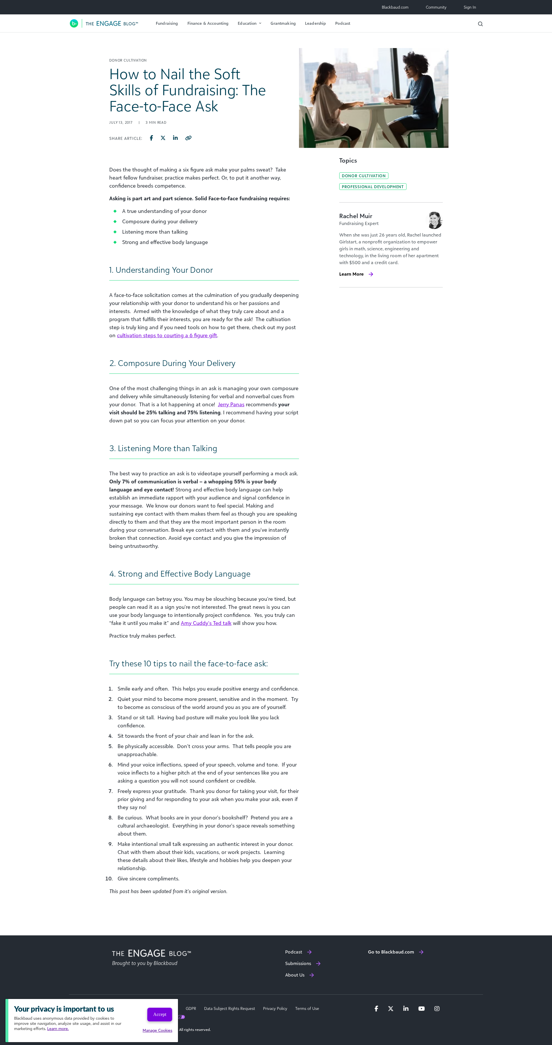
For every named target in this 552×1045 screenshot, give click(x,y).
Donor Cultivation (364, 175)
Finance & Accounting (208, 23)
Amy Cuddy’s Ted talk (206, 623)
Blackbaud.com (395, 7)
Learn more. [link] (58, 1028)
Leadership (315, 23)
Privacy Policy (275, 1008)
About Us (294, 975)
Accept (159, 1014)
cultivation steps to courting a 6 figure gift (167, 335)
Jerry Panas (231, 404)
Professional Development (373, 186)
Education (247, 23)
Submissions (298, 963)
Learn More (351, 274)
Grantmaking (283, 23)
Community (436, 7)
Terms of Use (307, 1008)
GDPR (191, 1008)
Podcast (342, 23)
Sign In (470, 7)
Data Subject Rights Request (229, 1008)
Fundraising (167, 23)
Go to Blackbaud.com (391, 952)
